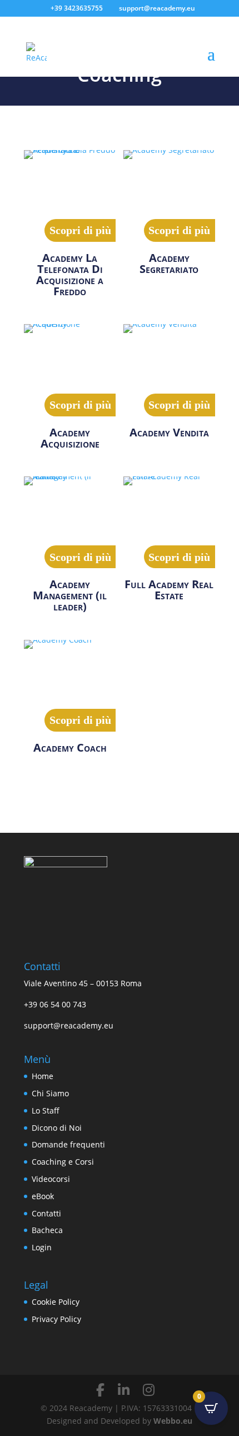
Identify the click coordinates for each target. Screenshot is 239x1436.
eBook (43, 1196)
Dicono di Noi (57, 1127)
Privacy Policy (56, 1319)
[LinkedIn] (124, 1390)
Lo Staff (45, 1110)
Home (42, 1076)
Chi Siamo (50, 1093)
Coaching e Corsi (63, 1161)
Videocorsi (51, 1179)
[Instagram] (149, 1390)
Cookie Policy (55, 1301)
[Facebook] (100, 1390)
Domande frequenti (68, 1144)
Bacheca (47, 1230)
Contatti (46, 1213)
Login (42, 1247)
